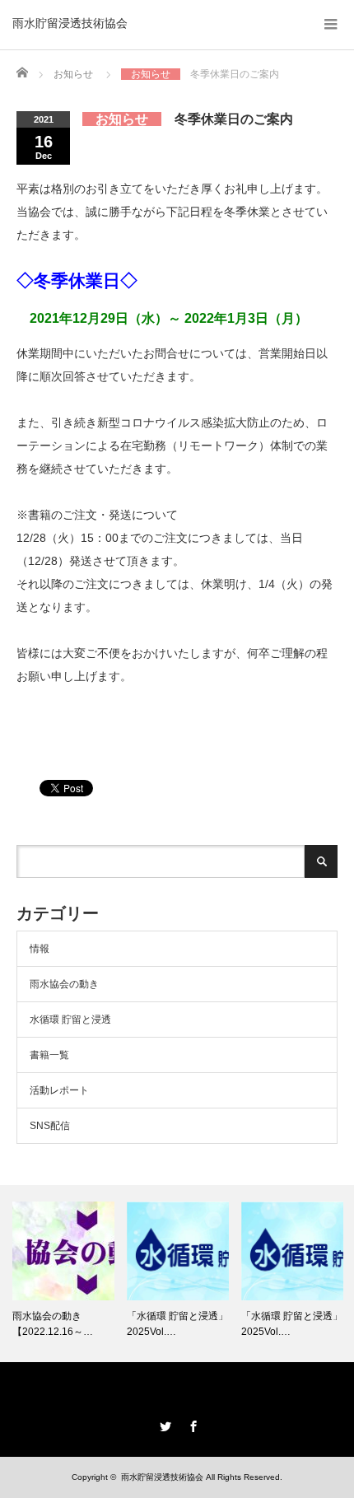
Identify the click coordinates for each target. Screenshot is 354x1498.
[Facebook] (191, 1424)
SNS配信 (50, 1126)
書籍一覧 (49, 1055)
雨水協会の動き (64, 984)
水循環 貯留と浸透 (70, 1019)
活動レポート (59, 1090)
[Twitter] (163, 1424)
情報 (39, 948)
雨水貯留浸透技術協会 (70, 23)
